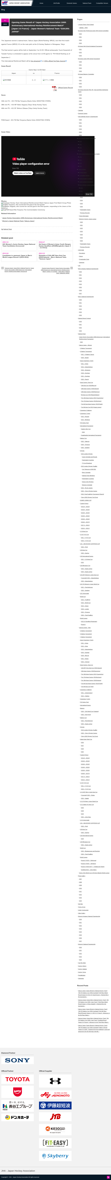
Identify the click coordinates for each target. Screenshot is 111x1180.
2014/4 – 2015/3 (85, 516)
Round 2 (83, 624)
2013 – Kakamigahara (87, 367)
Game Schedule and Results (89, 457)
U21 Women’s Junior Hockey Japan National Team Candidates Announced (18, 245)
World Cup (83, 596)
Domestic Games (72, 3)
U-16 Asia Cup (84, 531)
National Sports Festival (84, 318)
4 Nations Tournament (86, 351)
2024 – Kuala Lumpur (86, 571)
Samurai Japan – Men (85, 627)
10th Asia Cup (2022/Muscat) (88, 385)
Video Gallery (81, 913)
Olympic (82, 450)
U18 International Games (86, 556)
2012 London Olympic (87, 454)
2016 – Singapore (85, 370)
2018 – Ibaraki (85, 357)
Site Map (80, 904)
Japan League (82, 169)
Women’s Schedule (87, 485)
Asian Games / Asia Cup (86, 382)
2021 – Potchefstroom (87, 587)
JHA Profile (56, 3)
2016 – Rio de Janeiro (87, 488)
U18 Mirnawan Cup (85, 565)
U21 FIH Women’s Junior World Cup (89, 584)
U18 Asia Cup (83, 550)
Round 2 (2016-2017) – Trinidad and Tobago (92, 866)
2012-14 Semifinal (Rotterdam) (89, 621)
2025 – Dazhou (85, 553)
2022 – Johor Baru (86, 817)
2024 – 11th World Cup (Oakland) (90, 711)
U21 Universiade (84, 593)
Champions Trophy (85, 413)
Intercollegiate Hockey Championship (88, 116)
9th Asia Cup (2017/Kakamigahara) (90, 394)
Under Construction (83, 910)
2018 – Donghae (85, 373)
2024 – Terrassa (85, 444)
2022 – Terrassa (85, 612)
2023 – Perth (84, 547)
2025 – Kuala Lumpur (86, 724)
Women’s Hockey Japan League (87, 219)
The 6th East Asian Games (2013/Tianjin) (92, 404)
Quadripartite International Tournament (91, 435)
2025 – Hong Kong (86, 714)
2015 (80, 135)
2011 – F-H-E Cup (86, 537)
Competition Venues (102, 3)
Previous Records (85, 212)
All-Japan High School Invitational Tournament (90, 46)
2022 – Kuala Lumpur (86, 845)
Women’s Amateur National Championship (89, 916)
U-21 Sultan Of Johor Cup (87, 804)
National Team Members (88, 475)
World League (83, 618)
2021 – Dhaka (84, 658)
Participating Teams (85, 209)
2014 (80, 107)
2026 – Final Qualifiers (87, 615)
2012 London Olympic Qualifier (89, 466)
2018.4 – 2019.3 (85, 528)
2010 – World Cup (86, 602)
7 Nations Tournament (86, 637)
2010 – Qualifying (85, 599)
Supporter (81, 262)
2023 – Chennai (85, 661)
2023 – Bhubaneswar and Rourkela (90, 851)
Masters (82, 708)
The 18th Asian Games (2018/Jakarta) (91, 680)
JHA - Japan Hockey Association (18, 1171)
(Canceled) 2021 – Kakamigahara (90, 578)
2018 (82, 810)
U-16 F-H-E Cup (84, 534)
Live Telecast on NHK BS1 (89, 469)
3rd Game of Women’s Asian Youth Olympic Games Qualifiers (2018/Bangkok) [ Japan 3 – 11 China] (55, 246)
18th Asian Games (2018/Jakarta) (90, 388)
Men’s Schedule (86, 472)
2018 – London (85, 609)
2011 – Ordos (84, 363)
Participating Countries (88, 460)
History (81, 256)
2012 (80, 40)
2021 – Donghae (85, 376)
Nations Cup (83, 438)
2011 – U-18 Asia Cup (86, 559)
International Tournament (86, 425)
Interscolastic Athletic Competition (87, 138)
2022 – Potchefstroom (87, 720)
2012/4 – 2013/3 (85, 509)
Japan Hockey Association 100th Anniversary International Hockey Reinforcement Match (32, 218)
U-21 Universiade (84, 820)
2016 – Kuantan (85, 652)
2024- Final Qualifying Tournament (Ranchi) (92, 494)
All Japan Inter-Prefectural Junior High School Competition (93, 30)
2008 (80, 882)
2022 (81, 342)
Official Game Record (65, 87)
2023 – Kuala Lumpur (86, 568)
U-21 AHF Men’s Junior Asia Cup (88, 792)
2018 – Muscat (85, 655)
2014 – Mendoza (85, 419)
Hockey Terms (82, 972)
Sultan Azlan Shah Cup (86, 739)
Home (41, 3)
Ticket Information (84, 216)
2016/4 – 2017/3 (85, 522)
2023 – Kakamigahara (87, 581)
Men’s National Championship (86, 296)
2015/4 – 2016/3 (85, 519)
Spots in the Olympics (88, 481)
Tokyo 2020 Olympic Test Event (89, 497)
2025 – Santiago (85, 447)
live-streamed (35, 61)
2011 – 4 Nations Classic (87, 354)
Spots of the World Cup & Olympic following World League (94, 873)
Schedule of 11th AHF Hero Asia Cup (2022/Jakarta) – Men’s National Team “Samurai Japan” (52, 257)
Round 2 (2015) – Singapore (88, 863)
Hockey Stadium (82, 969)
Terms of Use (81, 907)
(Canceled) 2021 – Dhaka (88, 795)
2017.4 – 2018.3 (85, 525)
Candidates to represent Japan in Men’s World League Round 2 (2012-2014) (17, 256)
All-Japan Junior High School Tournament (89, 58)
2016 (81, 206)
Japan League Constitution (86, 181)
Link (79, 265)
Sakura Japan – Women (85, 345)
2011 (80, 37)
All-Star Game (83, 172)
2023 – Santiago (85, 590)
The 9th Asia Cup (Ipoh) (87, 686)
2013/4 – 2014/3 (85, 512)
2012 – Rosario (85, 416)
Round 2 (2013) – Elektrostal (88, 860)
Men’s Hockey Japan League (87, 185)
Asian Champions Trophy (86, 360)
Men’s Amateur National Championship (88, 268)
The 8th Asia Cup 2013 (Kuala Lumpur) (91, 407)
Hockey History (82, 966)
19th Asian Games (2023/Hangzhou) (90, 671)
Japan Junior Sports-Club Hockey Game (89, 154)
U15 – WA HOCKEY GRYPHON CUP (90, 543)
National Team (87, 3)
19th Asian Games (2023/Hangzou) (90, 391)
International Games (85, 705)
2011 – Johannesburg (86, 692)
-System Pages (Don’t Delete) (86, 24)
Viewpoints (81, 978)
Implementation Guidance (85, 178)
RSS (108, 1177)
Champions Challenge (86, 410)
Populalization (81, 975)
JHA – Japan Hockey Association (18, 1177)
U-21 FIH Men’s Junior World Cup (89, 801)
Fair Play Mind (82, 963)
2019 (82, 748)
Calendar (80, 110)
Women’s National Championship (86, 944)
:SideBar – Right (83, 27)
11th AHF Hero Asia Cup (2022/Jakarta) (91, 668)
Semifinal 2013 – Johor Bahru (88, 869)
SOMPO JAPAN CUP (85, 500)
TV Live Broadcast (87, 463)
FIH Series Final (84, 422)
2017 (80, 293)
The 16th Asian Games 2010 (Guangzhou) (92, 398)
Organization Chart (84, 259)
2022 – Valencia (85, 441)
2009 (80, 885)
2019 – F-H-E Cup (86, 540)
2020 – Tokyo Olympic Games (89, 491)
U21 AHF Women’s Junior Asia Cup (89, 575)
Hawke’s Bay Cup (86, 429)
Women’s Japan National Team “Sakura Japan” (18, 221)
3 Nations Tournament (86, 348)
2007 (80, 879)
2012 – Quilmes (85, 696)
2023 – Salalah (85, 798)
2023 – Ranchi (85, 379)
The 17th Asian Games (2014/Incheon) (91, 401)
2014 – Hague (84, 606)
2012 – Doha (84, 646)
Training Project (84, 503)
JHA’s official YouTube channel (54, 61)
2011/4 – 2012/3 (85, 506)
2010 (80, 33)
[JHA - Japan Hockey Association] (19, 5)
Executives (82, 253)
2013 (80, 43)
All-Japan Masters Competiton (86, 74)
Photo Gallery (81, 876)
